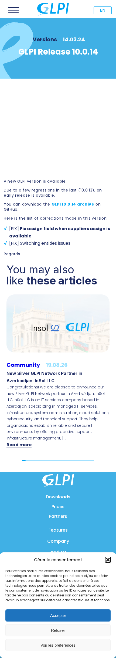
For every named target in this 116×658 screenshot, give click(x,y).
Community (23, 365)
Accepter (58, 615)
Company (58, 541)
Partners (58, 516)
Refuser (58, 630)
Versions (45, 39)
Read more (19, 445)
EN (102, 10)
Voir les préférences (58, 645)
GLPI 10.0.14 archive (73, 204)
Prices (58, 506)
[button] (108, 559)
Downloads (58, 497)
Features (58, 530)
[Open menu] (13, 10)
